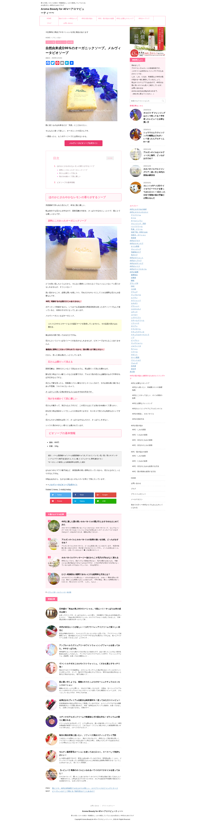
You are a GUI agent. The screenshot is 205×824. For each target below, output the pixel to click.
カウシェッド (136, 300)
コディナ (134, 312)
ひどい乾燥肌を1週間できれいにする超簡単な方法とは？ (86, 574)
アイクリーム (136, 215)
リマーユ (134, 352)
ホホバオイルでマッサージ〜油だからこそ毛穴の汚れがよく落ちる (90, 558)
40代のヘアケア (144, 18)
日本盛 (133, 366)
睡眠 (132, 280)
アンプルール (136, 295)
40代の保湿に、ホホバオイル (143, 414)
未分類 (69, 592)
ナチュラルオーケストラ (140, 335)
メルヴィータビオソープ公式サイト (83, 143)
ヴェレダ (134, 363)
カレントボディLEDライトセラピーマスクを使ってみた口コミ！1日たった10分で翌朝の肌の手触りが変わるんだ (154, 192)
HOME (49, 18)
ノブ (132, 337)
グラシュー (135, 306)
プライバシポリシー (138, 494)
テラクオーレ (136, 329)
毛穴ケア (134, 255)
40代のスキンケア (136, 243)
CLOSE (110, 158)
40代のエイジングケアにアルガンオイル (147, 409)
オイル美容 (135, 246)
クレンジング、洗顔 (138, 223)
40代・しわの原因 (139, 430)
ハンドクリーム (137, 226)
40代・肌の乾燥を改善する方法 (144, 471)
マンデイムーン (137, 343)
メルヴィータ (61, 592)
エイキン (134, 298)
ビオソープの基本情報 (66, 182)
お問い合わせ (68, 23)
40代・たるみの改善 (139, 461)
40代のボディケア (136, 263)
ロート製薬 (135, 357)
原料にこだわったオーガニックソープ (73, 170)
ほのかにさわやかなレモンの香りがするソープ (75, 166)
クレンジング (136, 249)
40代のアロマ (135, 241)
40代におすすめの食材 (138, 209)
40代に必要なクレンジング (142, 403)
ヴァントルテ (136, 360)
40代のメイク (135, 266)
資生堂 (133, 369)
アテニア (134, 292)
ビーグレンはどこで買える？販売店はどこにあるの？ (73, 791)
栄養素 (133, 278)
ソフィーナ (135, 323)
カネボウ (134, 303)
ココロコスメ (136, 309)
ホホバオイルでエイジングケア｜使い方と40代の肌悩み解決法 (154, 172)
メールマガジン (137, 499)
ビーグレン (135, 340)
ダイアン (134, 326)
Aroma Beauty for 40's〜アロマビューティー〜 (102, 811)
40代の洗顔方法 (138, 419)
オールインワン (137, 221)
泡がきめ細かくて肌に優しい (70, 176)
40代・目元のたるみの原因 (142, 440)
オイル (133, 218)
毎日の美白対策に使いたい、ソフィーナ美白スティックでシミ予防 (87, 735)
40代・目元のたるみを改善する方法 (145, 466)
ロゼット (134, 354)
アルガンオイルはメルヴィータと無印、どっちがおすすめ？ (153, 155)
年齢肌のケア (136, 252)
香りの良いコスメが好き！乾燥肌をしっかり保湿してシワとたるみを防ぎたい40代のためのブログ (102, 815)
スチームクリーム (137, 320)
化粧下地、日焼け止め (139, 232)
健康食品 (134, 275)
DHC (133, 286)
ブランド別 (51, 592)
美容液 (133, 238)
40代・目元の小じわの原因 (142, 445)
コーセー (134, 315)
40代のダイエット (136, 258)
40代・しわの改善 (139, 456)
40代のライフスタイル (138, 269)
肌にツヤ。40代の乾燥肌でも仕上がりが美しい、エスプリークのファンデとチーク (85, 788)
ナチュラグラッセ (137, 332)
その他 (133, 289)
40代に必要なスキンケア (125, 18)
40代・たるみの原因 (139, 435)
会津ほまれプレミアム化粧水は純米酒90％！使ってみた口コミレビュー (89, 700)
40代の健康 (134, 272)
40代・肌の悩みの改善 (106, 18)
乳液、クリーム (137, 229)
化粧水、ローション (138, 235)
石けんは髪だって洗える (68, 173)
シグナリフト (136, 317)
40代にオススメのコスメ (139, 212)
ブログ (49, 23)
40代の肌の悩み (87, 18)
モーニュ (134, 349)
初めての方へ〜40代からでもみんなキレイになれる (68, 19)
